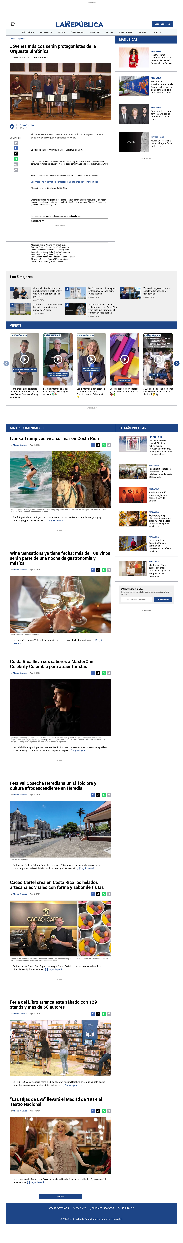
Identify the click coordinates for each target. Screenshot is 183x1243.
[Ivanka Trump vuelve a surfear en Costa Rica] (60, 479)
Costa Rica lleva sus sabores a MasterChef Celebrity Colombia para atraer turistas (52, 664)
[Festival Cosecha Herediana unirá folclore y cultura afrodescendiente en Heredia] (60, 829)
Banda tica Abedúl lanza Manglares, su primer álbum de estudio (158, 496)
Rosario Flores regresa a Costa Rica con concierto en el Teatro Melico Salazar (161, 59)
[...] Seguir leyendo (54, 520)
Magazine (21, 39)
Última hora (157, 137)
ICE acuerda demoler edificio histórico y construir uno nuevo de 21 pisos (47, 307)
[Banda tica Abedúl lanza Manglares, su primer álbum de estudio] (133, 495)
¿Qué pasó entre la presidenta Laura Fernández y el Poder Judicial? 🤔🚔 (158, 391)
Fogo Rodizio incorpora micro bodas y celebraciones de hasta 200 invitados (160, 473)
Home (12, 39)
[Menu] (13, 24)
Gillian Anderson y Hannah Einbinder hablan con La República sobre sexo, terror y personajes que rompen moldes (160, 447)
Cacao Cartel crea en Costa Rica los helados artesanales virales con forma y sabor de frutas (57, 885)
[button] (162, 24)
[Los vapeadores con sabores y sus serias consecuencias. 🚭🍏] (124, 359)
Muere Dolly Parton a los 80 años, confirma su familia (161, 143)
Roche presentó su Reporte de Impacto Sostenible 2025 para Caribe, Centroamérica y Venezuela (24, 392)
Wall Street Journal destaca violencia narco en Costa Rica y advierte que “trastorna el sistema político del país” (102, 308)
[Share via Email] (16, 164)
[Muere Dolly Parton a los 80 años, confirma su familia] (134, 142)
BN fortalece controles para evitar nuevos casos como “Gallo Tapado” (102, 291)
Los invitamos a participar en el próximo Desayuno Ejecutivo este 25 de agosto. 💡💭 (91, 392)
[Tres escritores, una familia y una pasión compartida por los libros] (134, 114)
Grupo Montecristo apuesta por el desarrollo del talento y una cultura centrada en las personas (47, 292)
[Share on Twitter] (16, 154)
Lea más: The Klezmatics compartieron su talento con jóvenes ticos (64, 182)
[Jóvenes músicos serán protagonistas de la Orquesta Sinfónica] (60, 91)
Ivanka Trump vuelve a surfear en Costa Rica (54, 438)
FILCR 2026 (21, 1082)
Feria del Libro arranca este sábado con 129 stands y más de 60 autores (53, 1005)
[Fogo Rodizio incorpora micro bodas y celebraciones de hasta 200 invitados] (133, 471)
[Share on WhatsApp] (16, 159)
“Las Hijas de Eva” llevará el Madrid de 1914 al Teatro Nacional (56, 1102)
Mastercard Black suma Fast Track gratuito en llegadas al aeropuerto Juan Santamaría (159, 570)
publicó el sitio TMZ (35, 520)
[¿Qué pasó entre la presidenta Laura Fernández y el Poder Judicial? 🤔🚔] (158, 359)
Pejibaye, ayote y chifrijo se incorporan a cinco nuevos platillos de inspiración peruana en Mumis (160, 521)
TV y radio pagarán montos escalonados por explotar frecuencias (156, 291)
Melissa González (27, 125)
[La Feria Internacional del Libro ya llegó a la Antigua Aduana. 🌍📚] (58, 359)
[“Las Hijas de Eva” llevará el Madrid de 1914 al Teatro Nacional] (60, 1145)
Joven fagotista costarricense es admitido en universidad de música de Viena (160, 545)
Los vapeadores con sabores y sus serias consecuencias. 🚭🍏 (124, 391)
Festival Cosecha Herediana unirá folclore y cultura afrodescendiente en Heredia (53, 786)
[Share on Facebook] (16, 148)
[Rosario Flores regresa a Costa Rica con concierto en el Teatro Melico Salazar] (134, 57)
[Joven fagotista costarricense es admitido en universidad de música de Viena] (133, 543)
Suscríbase (126, 1208)
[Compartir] (16, 170)
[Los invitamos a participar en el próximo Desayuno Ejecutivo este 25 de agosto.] (91, 359)
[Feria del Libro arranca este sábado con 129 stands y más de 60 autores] (60, 1048)
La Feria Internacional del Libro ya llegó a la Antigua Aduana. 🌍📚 (55, 391)
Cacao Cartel (64, 966)
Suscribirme (163, 599)
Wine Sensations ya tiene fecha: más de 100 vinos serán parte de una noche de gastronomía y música (60, 558)
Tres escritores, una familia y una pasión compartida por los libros (161, 115)
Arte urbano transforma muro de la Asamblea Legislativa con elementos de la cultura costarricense (162, 87)
